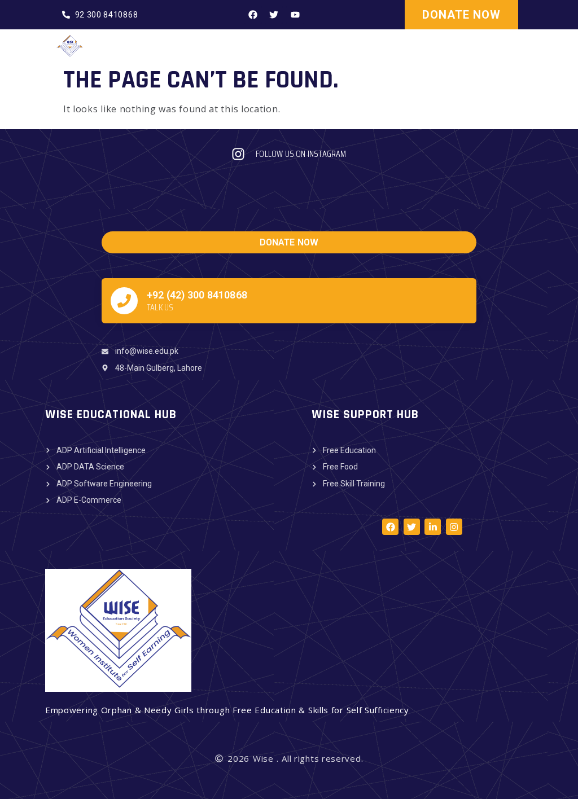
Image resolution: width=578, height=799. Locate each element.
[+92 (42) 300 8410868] (124, 300)
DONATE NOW (461, 14)
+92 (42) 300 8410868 (197, 295)
